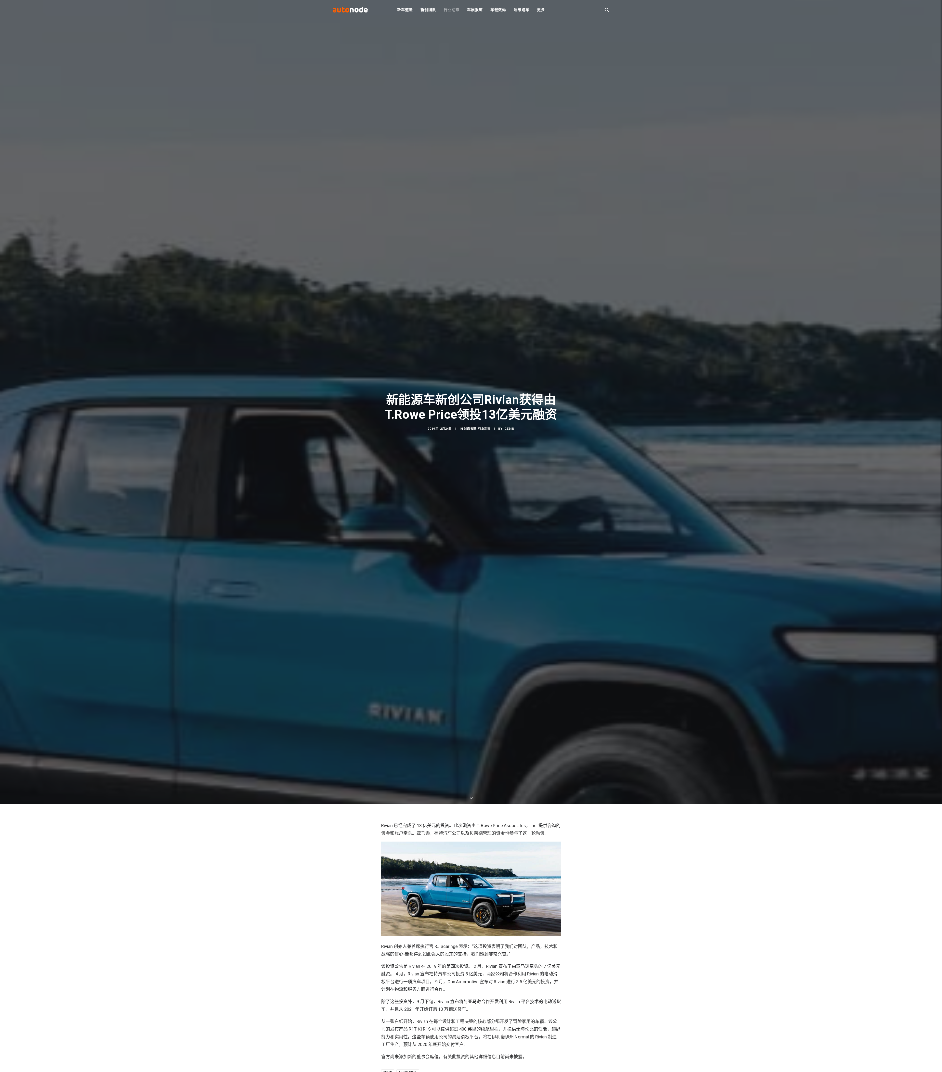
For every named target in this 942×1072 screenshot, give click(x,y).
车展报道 (475, 10)
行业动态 (451, 10)
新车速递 (405, 10)
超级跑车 (521, 10)
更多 (541, 10)
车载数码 (498, 10)
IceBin (508, 428)
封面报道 (470, 428)
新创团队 (428, 10)
